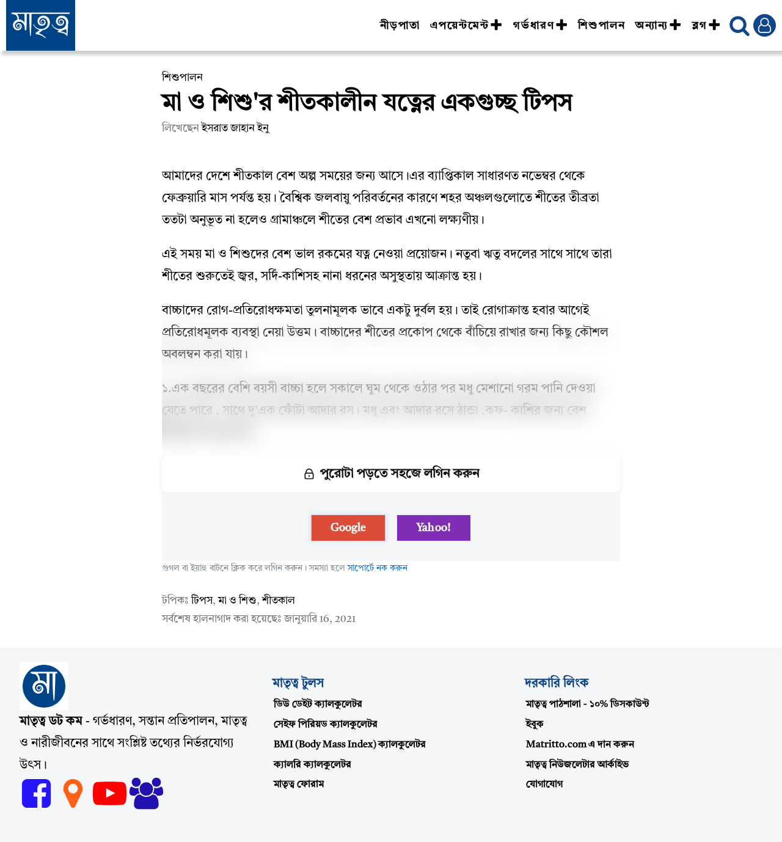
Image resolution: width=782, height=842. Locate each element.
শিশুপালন (602, 25)
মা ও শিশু (237, 601)
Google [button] (349, 527)
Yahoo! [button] (433, 527)
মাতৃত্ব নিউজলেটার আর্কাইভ (577, 765)
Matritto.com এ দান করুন (580, 745)
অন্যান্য (651, 25)
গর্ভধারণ (534, 25)
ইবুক (535, 725)
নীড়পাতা (400, 25)
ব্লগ (699, 25)
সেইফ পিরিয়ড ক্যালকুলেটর (326, 725)
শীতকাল (278, 601)
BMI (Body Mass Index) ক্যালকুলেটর (350, 745)
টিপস (202, 601)
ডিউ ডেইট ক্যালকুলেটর (318, 704)
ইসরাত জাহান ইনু (235, 128)
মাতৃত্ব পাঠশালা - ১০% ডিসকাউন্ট (587, 704)
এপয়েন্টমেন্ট (459, 25)
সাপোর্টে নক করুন (377, 568)
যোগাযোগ (544, 784)
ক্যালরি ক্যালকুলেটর (312, 765)
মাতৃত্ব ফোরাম (299, 784)
